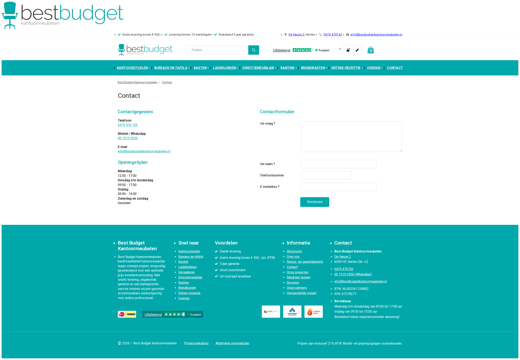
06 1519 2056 (128, 138)
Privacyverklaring (196, 343)
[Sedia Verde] (271, 312)
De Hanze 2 (296, 34)
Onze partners (297, 288)
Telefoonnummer (272, 175)
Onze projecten (297, 272)
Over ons (293, 257)
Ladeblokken (224, 68)
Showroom (294, 251)
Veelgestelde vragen (301, 293)
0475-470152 (333, 34)
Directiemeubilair (258, 68)
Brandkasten (313, 68)
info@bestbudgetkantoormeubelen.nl (376, 34)
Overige (374, 68)
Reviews (293, 283)
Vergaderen (186, 272)
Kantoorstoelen (132, 68)
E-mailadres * (269, 187)
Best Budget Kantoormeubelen (137, 82)
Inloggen (347, 50)
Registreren (357, 50)
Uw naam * (267, 164)
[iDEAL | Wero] (127, 314)
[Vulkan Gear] (313, 312)
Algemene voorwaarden (232, 343)
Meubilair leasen (298, 277)
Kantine (288, 68)
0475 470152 (343, 269)
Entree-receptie (346, 68)
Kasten (200, 68)
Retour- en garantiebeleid (305, 262)
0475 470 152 (128, 125)
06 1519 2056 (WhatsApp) (353, 274)
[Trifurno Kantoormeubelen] (292, 312)
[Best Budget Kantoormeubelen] (145, 50)
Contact (395, 68)
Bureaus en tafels (170, 68)
